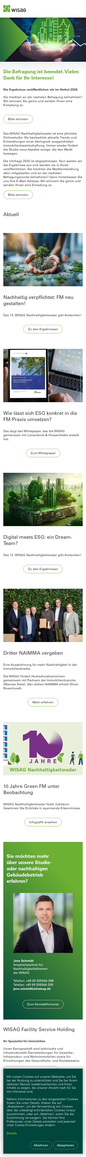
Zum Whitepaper (43, 453)
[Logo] (14, 8)
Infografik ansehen (43, 822)
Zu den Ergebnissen (43, 329)
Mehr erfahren (43, 702)
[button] (43, 1004)
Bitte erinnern (18, 119)
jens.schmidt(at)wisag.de (32, 988)
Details (12, 1133)
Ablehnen (41, 1145)
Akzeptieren (65, 1145)
